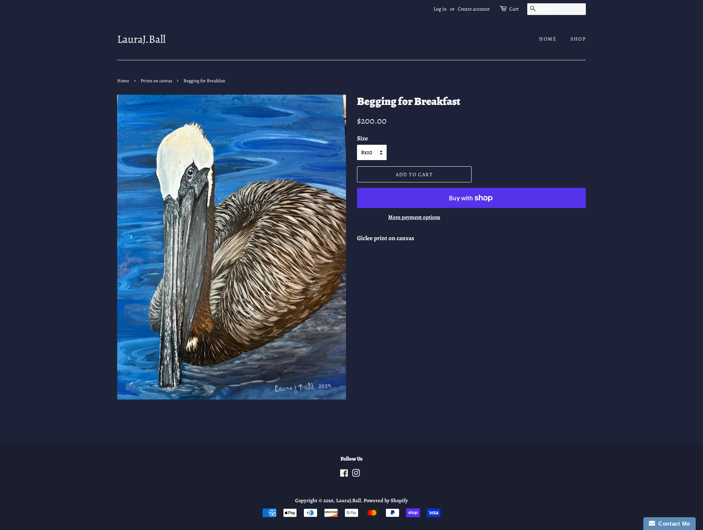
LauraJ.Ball (141, 39)
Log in (440, 8)
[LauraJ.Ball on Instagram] (356, 474)
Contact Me (672, 523)
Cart (514, 8)
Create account (474, 8)
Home (547, 38)
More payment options (414, 217)
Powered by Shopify (386, 500)
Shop (578, 38)
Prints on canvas (156, 80)
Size (362, 138)
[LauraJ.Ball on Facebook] (344, 474)
